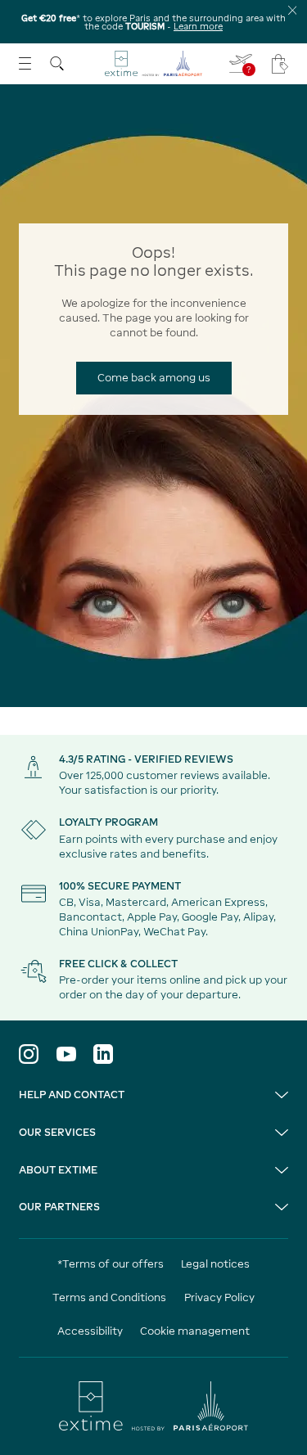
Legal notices (215, 1264)
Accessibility (90, 1331)
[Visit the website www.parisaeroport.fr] (153, 1405)
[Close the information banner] (292, 10)
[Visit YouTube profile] (66, 1054)
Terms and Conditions (109, 1297)
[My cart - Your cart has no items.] (280, 64)
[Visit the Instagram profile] (28, 1054)
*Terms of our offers (110, 1264)
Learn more (198, 26)
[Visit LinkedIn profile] (103, 1054)
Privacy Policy (219, 1297)
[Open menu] (25, 63)
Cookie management (195, 1331)
